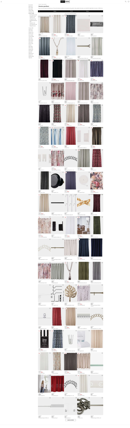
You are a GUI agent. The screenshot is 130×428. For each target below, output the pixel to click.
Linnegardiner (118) (33, 19)
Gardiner (39, 4)
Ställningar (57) (31, 53)
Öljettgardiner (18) (32, 25)
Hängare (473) (31, 32)
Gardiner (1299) (31, 13)
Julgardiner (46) (32, 17)
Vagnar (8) (30, 57)
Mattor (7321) (31, 39)
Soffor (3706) (31, 47)
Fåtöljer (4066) (31, 10)
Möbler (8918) (31, 40)
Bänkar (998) (31, 7)
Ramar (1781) (31, 43)
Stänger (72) (31, 54)
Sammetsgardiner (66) (33, 24)
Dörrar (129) (31, 9)
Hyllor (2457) (31, 30)
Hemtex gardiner (44, 4)
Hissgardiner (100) (33, 16)
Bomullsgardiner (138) (33, 14)
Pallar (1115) (31, 42)
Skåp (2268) (31, 46)
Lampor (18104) (31, 36)
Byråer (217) (31, 6)
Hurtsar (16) (30, 29)
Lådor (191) (30, 37)
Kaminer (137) (31, 33)
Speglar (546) (31, 49)
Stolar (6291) (31, 50)
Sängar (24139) (31, 56)
